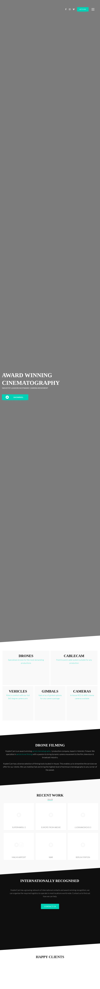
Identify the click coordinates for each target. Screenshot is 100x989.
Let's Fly (82, 9)
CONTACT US (50, 906)
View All (50, 799)
